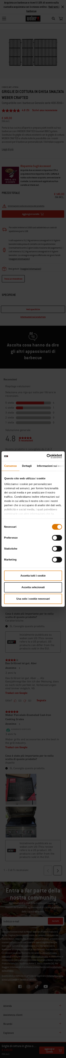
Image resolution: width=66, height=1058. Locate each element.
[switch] (57, 538)
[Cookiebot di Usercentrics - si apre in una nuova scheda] (47, 456)
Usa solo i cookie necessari (33, 598)
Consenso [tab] (10, 465)
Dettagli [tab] (27, 465)
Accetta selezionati (33, 587)
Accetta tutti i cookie (33, 575)
